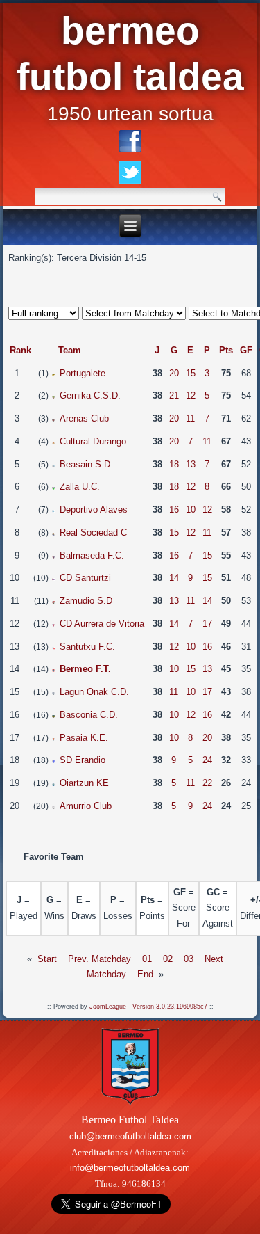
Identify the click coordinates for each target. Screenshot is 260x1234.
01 (147, 959)
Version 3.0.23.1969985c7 (169, 1006)
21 (174, 395)
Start (47, 959)
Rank (20, 350)
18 (174, 464)
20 (174, 373)
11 (190, 418)
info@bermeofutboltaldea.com (130, 1167)
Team (69, 350)
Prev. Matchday (99, 959)
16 (174, 509)
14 (174, 577)
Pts (226, 350)
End (145, 974)
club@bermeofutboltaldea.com (130, 1136)
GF (246, 350)
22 (207, 783)
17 (207, 623)
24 (207, 760)
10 (191, 509)
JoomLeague (107, 1006)
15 (191, 373)
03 (188, 959)
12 (191, 395)
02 (168, 959)
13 (191, 464)
